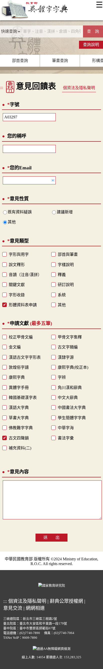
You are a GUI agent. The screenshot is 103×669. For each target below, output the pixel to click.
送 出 (52, 537)
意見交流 (12, 608)
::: (1, 87)
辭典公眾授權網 (66, 601)
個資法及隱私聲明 (79, 88)
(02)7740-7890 (30, 633)
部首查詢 (20, 60)
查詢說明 (91, 44)
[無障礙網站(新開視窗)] (51, 648)
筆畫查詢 (60, 60)
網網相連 (35, 608)
